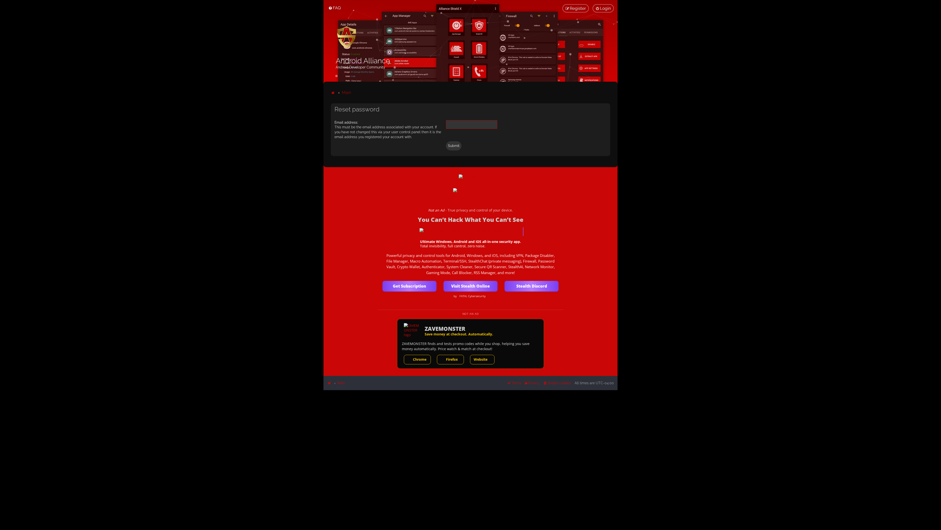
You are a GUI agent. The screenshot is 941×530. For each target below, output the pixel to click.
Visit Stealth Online (470, 286)
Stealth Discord (531, 286)
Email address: (346, 122)
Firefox (452, 359)
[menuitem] (334, 8)
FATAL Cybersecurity (472, 296)
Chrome (419, 359)
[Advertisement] (470, 424)
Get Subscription (409, 286)
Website (480, 359)
